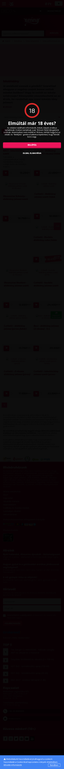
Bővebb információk (13, 765)
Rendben (54, 765)
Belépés (32, 145)
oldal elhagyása (32, 153)
